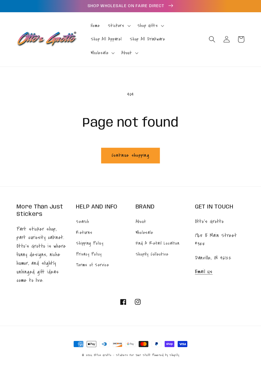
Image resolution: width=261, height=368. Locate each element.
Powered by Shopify (165, 355)
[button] (118, 26)
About (141, 221)
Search (82, 221)
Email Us (204, 271)
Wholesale (144, 232)
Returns (84, 232)
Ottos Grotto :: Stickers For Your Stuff (122, 355)
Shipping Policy (89, 243)
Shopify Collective (152, 254)
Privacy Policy (89, 254)
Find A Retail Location (157, 243)
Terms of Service (92, 265)
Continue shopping (130, 155)
